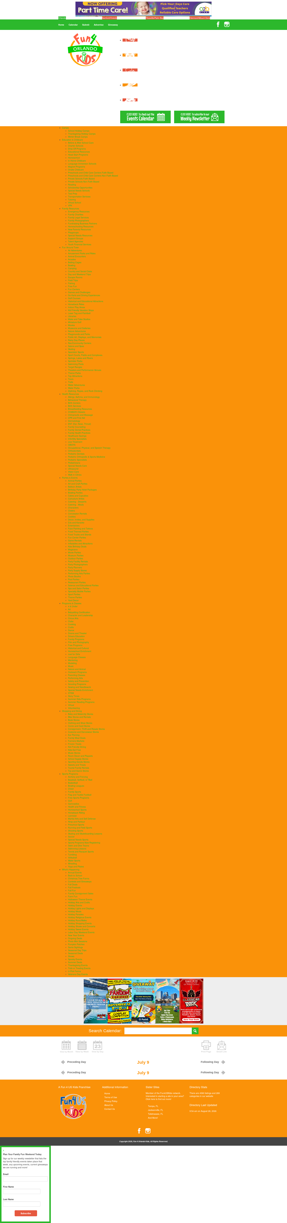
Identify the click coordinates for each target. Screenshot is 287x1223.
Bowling (71, 265)
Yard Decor (73, 600)
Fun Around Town (70, 247)
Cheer (71, 788)
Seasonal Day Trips (77, 950)
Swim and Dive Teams (78, 845)
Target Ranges (75, 366)
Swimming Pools (76, 364)
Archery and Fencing (78, 776)
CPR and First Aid (76, 417)
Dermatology (74, 420)
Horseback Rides (76, 304)
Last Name (8, 1199)
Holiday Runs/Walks (77, 920)
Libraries (72, 316)
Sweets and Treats (77, 764)
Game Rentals (75, 540)
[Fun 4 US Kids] (85, 49)
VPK (70, 205)
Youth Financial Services (79, 244)
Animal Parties (75, 480)
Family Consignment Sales (80, 893)
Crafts (71, 627)
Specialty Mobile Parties (79, 591)
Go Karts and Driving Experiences (84, 295)
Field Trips (73, 280)
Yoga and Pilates (76, 866)
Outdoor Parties (75, 558)
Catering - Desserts (77, 501)
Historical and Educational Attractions (85, 301)
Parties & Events (70, 477)
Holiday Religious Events (79, 917)
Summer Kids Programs (79, 698)
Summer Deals (75, 962)
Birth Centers (74, 402)
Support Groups (75, 238)
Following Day (210, 1061)
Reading (72, 184)
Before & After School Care (81, 142)
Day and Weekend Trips (79, 274)
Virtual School (74, 202)
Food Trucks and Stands (79, 534)
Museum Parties (75, 555)
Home (61, 24)
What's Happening (70, 869)
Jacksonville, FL (155, 1109)
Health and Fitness (77, 806)
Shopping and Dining (72, 710)
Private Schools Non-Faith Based (83, 181)
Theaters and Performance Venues (84, 369)
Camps (65, 127)
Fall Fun (72, 890)
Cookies (72, 516)
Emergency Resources (79, 211)
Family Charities (75, 214)
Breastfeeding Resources (80, 408)
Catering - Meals (76, 504)
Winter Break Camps (78, 136)
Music (71, 666)
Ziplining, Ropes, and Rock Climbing (85, 390)
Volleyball (72, 857)
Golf (70, 800)
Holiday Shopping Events (80, 923)
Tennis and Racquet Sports (81, 851)
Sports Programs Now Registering (84, 842)
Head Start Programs (78, 154)
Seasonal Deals (75, 953)
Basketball (73, 782)
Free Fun (72, 286)
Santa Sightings (75, 947)
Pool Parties (73, 579)
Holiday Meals (74, 911)
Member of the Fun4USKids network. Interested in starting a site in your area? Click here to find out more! (165, 1096)
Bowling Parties (75, 492)
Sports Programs (70, 773)
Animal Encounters (77, 256)
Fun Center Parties (77, 537)
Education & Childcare (72, 139)
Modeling (72, 663)
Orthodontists (74, 450)
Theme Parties (75, 597)
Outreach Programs (77, 672)
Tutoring (72, 199)
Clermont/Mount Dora (200, 17)
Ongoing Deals (75, 938)
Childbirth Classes (76, 411)
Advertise (99, 24)
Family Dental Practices (79, 429)
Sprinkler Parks (75, 361)
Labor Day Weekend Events (81, 932)
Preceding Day (76, 1061)
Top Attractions (75, 375)
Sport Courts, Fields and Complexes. (85, 355)
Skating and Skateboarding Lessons (85, 833)
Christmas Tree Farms (78, 878)
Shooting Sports (75, 830)
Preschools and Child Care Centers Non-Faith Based (93, 175)
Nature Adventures (77, 331)
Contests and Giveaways (79, 881)
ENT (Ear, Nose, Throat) (79, 423)
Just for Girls (74, 654)
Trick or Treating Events (79, 968)
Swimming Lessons (77, 848)
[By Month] (66, 1046)
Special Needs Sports (78, 839)
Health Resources (70, 393)
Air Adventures (75, 250)
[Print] (206, 1046)
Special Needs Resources (80, 235)
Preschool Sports (76, 824)
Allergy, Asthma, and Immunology (84, 396)
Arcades (72, 259)
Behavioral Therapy (77, 399)
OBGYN (71, 444)
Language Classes (77, 657)
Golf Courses (74, 298)
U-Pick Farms (74, 971)
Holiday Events (75, 905)
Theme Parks (74, 372)
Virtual (71, 704)
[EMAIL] (221, 1046)
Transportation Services (79, 196)
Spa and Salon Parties (78, 588)
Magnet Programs (76, 166)
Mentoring (73, 660)
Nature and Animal (77, 669)
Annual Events (75, 872)
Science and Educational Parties (83, 585)
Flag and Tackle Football (79, 794)
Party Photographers (78, 564)
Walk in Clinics (74, 474)
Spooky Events (75, 959)
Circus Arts (73, 618)
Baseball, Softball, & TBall (80, 779)
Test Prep (72, 193)
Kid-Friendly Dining (77, 746)
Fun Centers (74, 289)
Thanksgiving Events (78, 965)
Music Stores (74, 752)
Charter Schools (75, 145)
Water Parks (74, 387)
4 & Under (73, 606)
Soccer (71, 836)
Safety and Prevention (78, 681)
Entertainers (74, 525)
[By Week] (82, 1046)
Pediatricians (74, 462)
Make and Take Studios (79, 319)
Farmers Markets (76, 740)
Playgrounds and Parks (79, 334)
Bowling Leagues (76, 785)
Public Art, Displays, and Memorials (84, 337)
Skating (71, 349)
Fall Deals (72, 884)
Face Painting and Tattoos (80, 528)
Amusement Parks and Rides (82, 253)
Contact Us (109, 1108)
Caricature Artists (76, 498)
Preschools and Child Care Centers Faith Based (90, 172)
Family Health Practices (79, 432)
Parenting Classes (76, 675)
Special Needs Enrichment (80, 690)
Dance (71, 630)
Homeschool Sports (77, 809)
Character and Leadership (80, 615)
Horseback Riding (76, 812)
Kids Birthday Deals (77, 546)
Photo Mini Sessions (77, 941)
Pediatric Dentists (76, 453)
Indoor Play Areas (76, 307)
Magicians (73, 549)
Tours (70, 378)
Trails (70, 381)
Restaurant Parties (77, 582)
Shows (71, 956)
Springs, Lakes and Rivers (80, 358)
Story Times (73, 695)
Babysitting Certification (79, 612)
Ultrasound (73, 468)
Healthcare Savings (77, 435)
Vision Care (73, 471)
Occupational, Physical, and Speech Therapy (89, 447)
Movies (71, 325)
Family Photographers (78, 220)
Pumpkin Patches (76, 944)
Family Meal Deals (77, 737)
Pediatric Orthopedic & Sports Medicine (86, 456)
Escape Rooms (75, 277)
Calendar (73, 24)
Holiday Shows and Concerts (81, 926)
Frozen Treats (74, 743)
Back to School (75, 875)
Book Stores (74, 719)
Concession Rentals (77, 513)
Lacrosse (72, 815)
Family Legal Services (78, 217)
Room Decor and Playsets (80, 755)
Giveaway (113, 24)
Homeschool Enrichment (79, 651)
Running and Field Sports (80, 827)
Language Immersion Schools (82, 163)
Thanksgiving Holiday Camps (82, 133)
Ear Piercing (74, 734)
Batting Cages (74, 262)
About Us (108, 1105)
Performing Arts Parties (79, 573)
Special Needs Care (77, 465)
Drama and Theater (77, 633)
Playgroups (73, 232)
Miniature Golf (74, 322)
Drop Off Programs (77, 148)
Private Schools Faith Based (81, 178)
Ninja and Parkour (76, 821)
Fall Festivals (74, 887)
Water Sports (74, 860)
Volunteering (74, 707)
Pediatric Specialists (77, 459)
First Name (8, 1186)
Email (6, 1174)
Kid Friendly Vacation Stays (81, 310)
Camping (72, 268)
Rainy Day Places (76, 340)
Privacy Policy (110, 1101)
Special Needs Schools (79, 190)
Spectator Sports (76, 352)
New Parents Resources (79, 229)
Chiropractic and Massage (80, 414)
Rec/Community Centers (79, 343)
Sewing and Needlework (79, 687)
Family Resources (70, 208)
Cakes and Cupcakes (78, 495)
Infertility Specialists (77, 438)
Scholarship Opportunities (80, 187)
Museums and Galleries (79, 328)
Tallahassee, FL (155, 1113)
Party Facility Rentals (78, 561)
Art (69, 609)
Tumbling (72, 854)
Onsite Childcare (76, 169)
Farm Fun (72, 896)
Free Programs (75, 645)
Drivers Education (76, 636)
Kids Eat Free (74, 749)
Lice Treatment (75, 441)
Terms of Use (110, 1097)
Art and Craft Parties (77, 483)
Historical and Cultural (78, 648)
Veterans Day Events (78, 974)
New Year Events (76, 935)
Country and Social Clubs (80, 271)
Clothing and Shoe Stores (80, 722)
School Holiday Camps (78, 130)
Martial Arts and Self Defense (82, 818)
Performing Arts (75, 678)
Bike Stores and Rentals (79, 716)
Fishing (71, 283)
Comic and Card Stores (79, 725)
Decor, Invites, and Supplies (81, 519)
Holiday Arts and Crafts (79, 902)
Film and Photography (78, 642)
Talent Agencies (75, 241)
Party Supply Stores (77, 570)
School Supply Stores (78, 758)
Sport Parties (74, 594)
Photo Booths (74, 576)
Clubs (70, 621)
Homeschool (74, 157)
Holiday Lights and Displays (81, 908)
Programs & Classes (71, 603)
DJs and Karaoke (76, 522)
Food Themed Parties (78, 531)
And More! (153, 1117)
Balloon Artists (74, 486)
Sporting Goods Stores (79, 761)
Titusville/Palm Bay (155, 17)
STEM (71, 693)
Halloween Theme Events (80, 899)
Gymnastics (73, 803)
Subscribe (26, 1213)
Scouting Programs (77, 684)
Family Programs (76, 639)
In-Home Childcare (77, 160)
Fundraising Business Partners (82, 223)
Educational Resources (79, 151)
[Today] (97, 1046)
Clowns (71, 510)
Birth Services (74, 405)
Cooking (72, 624)
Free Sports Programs (78, 797)
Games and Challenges (79, 292)
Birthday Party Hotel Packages (82, 489)
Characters (73, 507)
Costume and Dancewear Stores (83, 731)
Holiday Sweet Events (78, 929)
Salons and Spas (76, 346)
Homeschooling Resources (80, 226)
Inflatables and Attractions (80, 543)
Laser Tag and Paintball (79, 313)
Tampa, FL (153, 1106)
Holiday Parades (76, 914)
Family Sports (74, 791)
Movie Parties (74, 552)
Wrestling (72, 863)
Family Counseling (77, 426)
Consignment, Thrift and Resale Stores (86, 728)
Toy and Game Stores (78, 770)
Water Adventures (76, 384)
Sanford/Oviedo (109, 17)
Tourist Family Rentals (78, 767)
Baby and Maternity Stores (80, 713)
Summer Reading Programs (81, 701)
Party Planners (75, 567)
